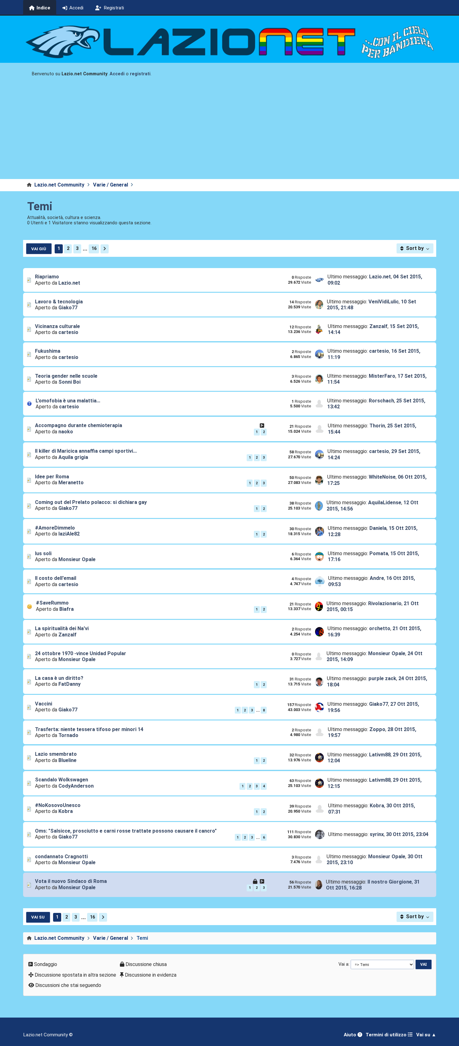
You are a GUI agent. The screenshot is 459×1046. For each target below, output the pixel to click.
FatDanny (69, 684)
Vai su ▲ (426, 1035)
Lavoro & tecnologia (59, 302)
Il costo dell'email (55, 578)
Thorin (377, 426)
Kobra (65, 811)
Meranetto (71, 483)
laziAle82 (69, 534)
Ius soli (43, 553)
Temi (39, 206)
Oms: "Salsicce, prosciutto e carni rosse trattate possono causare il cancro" (126, 831)
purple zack (382, 678)
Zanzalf (378, 326)
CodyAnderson (76, 786)
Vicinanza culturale (57, 326)
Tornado (68, 735)
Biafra (66, 609)
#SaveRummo (52, 603)
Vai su (38, 916)
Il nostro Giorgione (390, 882)
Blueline (67, 760)
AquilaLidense (384, 503)
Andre (377, 578)
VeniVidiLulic (383, 302)
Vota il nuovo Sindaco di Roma (71, 881)
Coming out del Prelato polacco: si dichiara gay (91, 502)
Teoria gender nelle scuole (66, 376)
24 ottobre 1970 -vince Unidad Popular (80, 653)
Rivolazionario (385, 603)
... (85, 248)
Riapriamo (47, 277)
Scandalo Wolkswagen (61, 780)
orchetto (379, 628)
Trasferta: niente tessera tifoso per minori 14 (89, 729)
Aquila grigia (73, 457)
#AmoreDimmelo (55, 528)
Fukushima (47, 351)
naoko (65, 432)
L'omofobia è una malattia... (68, 401)
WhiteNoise (382, 477)
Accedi (117, 74)
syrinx (377, 834)
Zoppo (377, 729)
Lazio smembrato (56, 754)
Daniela (378, 528)
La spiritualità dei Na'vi (62, 628)
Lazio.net (69, 283)
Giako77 (67, 308)
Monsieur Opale (77, 559)
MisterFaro (382, 376)
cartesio (68, 332)
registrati (140, 74)
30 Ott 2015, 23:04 (407, 834)
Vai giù (38, 248)
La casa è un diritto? (59, 678)
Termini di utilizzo (387, 1035)
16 (93, 248)
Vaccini (43, 704)
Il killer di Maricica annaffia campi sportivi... (86, 451)
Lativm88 (380, 755)
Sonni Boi (69, 382)
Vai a (343, 964)
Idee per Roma (52, 477)
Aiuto (351, 1035)
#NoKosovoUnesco (58, 805)
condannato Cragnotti (61, 856)
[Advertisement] (229, 132)
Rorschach (381, 401)
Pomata (378, 553)
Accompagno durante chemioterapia (78, 425)
